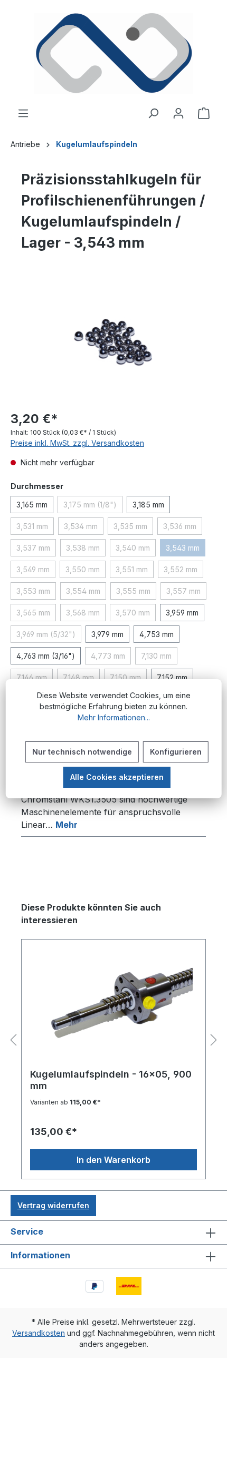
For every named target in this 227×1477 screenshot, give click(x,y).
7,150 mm (128, 679)
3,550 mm (85, 571)
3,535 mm (133, 528)
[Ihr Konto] (178, 113)
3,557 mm (186, 592)
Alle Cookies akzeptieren (117, 776)
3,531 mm (35, 528)
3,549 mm (35, 571)
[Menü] (23, 113)
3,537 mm (36, 549)
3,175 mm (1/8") (92, 506)
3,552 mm (183, 571)
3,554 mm (86, 592)
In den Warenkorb (113, 1160)
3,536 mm (182, 528)
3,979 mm (107, 634)
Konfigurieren (176, 751)
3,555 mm (136, 592)
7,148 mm (81, 679)
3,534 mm (83, 528)
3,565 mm (36, 614)
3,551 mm (135, 571)
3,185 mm (148, 504)
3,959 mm (182, 612)
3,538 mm (86, 549)
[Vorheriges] (13, 1040)
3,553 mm (36, 592)
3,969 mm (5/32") (48, 636)
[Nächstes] (214, 1040)
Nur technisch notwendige (82, 751)
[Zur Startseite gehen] (113, 53)
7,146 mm (34, 679)
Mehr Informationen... (114, 717)
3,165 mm (32, 504)
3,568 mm (86, 614)
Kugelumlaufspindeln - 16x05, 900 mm (111, 1080)
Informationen (40, 1255)
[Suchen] (153, 113)
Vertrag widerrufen (53, 1205)
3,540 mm (136, 549)
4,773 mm (111, 657)
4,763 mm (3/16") (45, 655)
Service (27, 1231)
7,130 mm (159, 657)
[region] (113, 341)
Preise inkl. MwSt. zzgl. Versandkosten (77, 442)
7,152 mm (172, 677)
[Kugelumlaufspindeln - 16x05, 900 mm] (113, 1008)
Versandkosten (38, 1332)
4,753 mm (156, 634)
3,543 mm (185, 549)
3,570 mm (136, 614)
